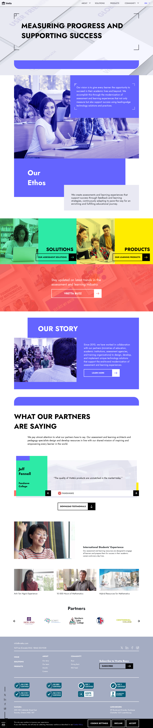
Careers (45, 671)
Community (130, 3)
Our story (45, 661)
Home (16, 657)
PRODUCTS (114, 3)
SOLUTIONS (100, 3)
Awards (45, 668)
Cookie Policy (78, 724)
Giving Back (75, 664)
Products (18, 666)
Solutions (19, 661)
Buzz (72, 661)
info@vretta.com (21, 643)
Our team (45, 664)
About (84, 3)
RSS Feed (74, 668)
